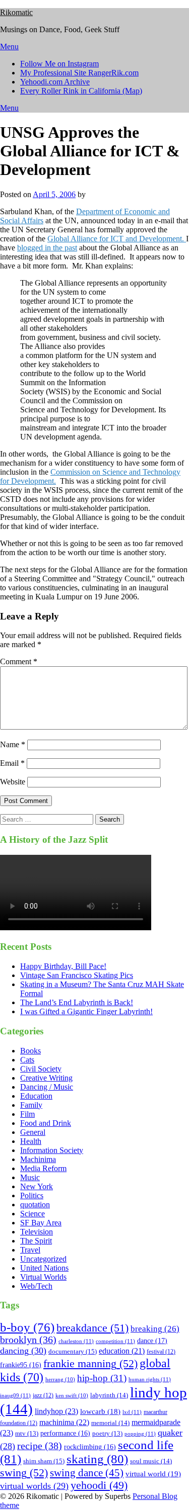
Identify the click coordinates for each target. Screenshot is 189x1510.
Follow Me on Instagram (59, 63)
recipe (39, 1445)
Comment (18, 661)
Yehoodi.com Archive (55, 81)
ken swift (71, 1395)
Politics (31, 1195)
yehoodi (99, 1485)
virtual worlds (34, 1486)
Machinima (38, 1159)
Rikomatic (16, 12)
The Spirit (36, 1240)
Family (31, 1105)
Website (12, 781)
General (32, 1132)
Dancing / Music (46, 1087)
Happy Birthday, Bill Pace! (63, 966)
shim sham (44, 1461)
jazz (43, 1395)
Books (30, 1050)
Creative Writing (46, 1078)
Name (12, 744)
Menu (9, 46)
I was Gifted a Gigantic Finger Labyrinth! (86, 1011)
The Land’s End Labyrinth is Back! (76, 1002)
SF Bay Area (40, 1222)
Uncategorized (43, 1259)
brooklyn (28, 1340)
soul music (151, 1461)
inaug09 (15, 1395)
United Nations (44, 1268)
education (122, 1351)
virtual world (153, 1474)
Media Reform (43, 1168)
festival (161, 1351)
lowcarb (100, 1411)
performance (65, 1433)
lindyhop (56, 1411)
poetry (107, 1433)
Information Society (51, 1150)
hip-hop (102, 1378)
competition (115, 1341)
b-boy (27, 1327)
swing (24, 1472)
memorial (110, 1423)
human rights (150, 1379)
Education (36, 1096)
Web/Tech (36, 1286)
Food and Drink (45, 1123)
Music (30, 1177)
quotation (35, 1204)
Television (36, 1231)
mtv (26, 1433)
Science (32, 1213)
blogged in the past (47, 247)
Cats (27, 1059)
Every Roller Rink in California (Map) (81, 90)
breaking (155, 1329)
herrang (60, 1379)
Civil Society (40, 1068)
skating (97, 1459)
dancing (23, 1351)
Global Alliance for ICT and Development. (116, 238)
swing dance (86, 1473)
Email (12, 763)
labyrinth (109, 1395)
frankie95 (20, 1365)
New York (36, 1186)
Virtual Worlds (43, 1277)
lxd (132, 1412)
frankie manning (90, 1363)
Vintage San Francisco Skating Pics (76, 975)
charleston (76, 1341)
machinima (64, 1422)
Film (27, 1114)
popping (140, 1434)
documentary (72, 1351)
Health (30, 1141)
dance (152, 1341)
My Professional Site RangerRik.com (79, 72)
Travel (30, 1250)
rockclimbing (90, 1447)
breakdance (92, 1327)
